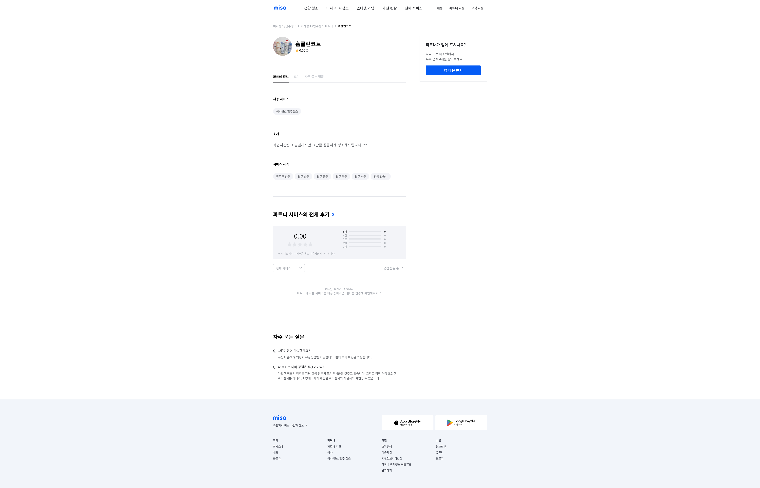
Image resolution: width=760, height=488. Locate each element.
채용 (440, 8)
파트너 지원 (457, 8)
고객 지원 (477, 8)
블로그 (277, 458)
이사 (329, 452)
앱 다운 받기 (453, 70)
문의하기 (387, 470)
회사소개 (278, 446)
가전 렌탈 (389, 7)
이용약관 (387, 452)
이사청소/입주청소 (284, 26)
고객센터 (387, 446)
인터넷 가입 (365, 7)
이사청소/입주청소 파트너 (317, 26)
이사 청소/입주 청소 (339, 458)
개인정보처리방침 (392, 458)
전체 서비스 (414, 7)
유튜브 (440, 452)
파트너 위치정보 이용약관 (396, 464)
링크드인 (441, 446)
